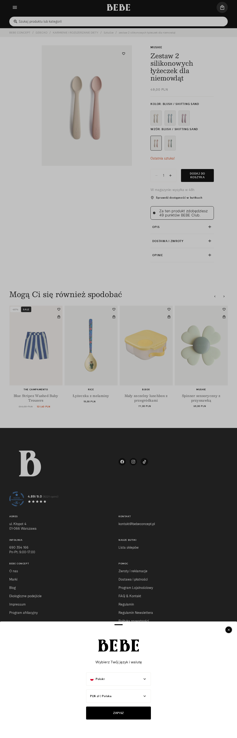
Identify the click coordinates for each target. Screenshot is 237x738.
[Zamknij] (228, 629)
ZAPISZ (118, 713)
